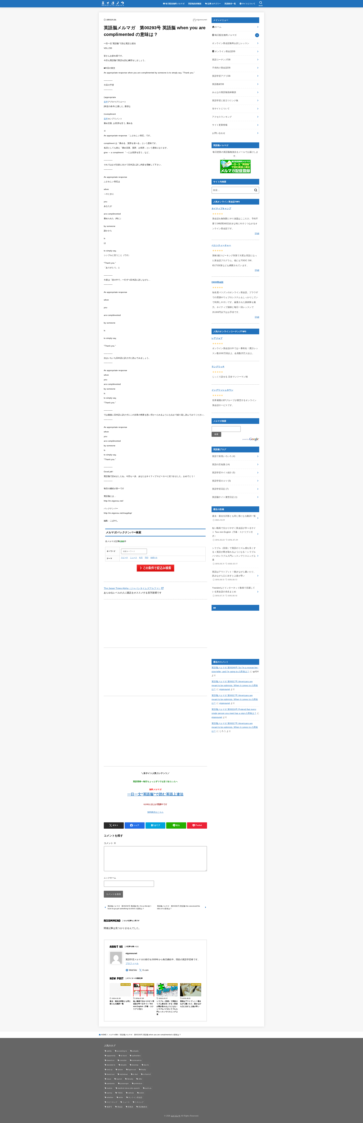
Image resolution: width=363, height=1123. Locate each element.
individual (124, 1074)
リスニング (139, 1102)
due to (146, 1065)
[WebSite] (131, 970)
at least (124, 1056)
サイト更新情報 (219, 125)
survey (109, 1093)
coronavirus (137, 1060)
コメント (110, 843)
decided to (111, 1065)
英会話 (120, 1107)
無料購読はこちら (155, 812)
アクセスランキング (222, 117)
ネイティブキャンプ (221, 208)
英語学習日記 (220, 489)
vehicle (131, 1093)
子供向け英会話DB (221, 68)
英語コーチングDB (221, 59)
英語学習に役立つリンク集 (225, 100)
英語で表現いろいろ (223, 456)
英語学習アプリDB (221, 76)
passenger (124, 1084)
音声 (106, 102)
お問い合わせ (218, 133)
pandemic (111, 1084)
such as (148, 1088)
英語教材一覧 (230, 4)
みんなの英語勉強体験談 (224, 92)
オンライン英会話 (135, 1097)
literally (130, 1079)
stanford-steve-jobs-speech (129, 1088)
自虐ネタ (153, 558)
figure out (132, 1070)
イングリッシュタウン (222, 390)
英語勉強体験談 (194, 4)
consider (123, 1060)
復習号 (109, 1107)
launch (119, 1079)
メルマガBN (113, 1035)
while (121, 1097)
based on (110, 1060)
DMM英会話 (217, 282)
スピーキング (112, 1102)
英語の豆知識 (221, 464)
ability (109, 1051)
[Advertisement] (155, 623)
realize (109, 1088)
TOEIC (120, 1093)
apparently (111, 1056)
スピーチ (124, 558)
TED (146, 558)
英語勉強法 (142, 1107)
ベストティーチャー (221, 245)
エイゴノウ (176, 1116)
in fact (135, 1074)
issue (109, 1079)
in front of (147, 1074)
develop (135, 1065)
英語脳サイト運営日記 (224, 497)
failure (120, 1070)
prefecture (138, 1084)
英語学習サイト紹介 (223, 472)
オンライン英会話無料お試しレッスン (230, 43)
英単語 (130, 1107)
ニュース (133, 558)
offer (140, 1079)
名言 (141, 558)
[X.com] (144, 970)
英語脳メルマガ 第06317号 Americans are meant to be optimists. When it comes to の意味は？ (235, 685)
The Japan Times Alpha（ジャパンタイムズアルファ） (132, 588)
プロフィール (132, 963)
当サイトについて (221, 108)
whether (110, 1097)
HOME (103, 1035)
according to (122, 1051)
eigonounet (224, 689)
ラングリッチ (218, 367)
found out (111, 1074)
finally (143, 1070)
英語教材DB (218, 84)
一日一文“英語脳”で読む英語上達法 (155, 794)
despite (124, 1065)
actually (135, 1051)
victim (141, 1093)
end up (110, 1070)
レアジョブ (217, 338)
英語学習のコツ (221, 481)
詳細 (257, 233)
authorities (136, 1056)
